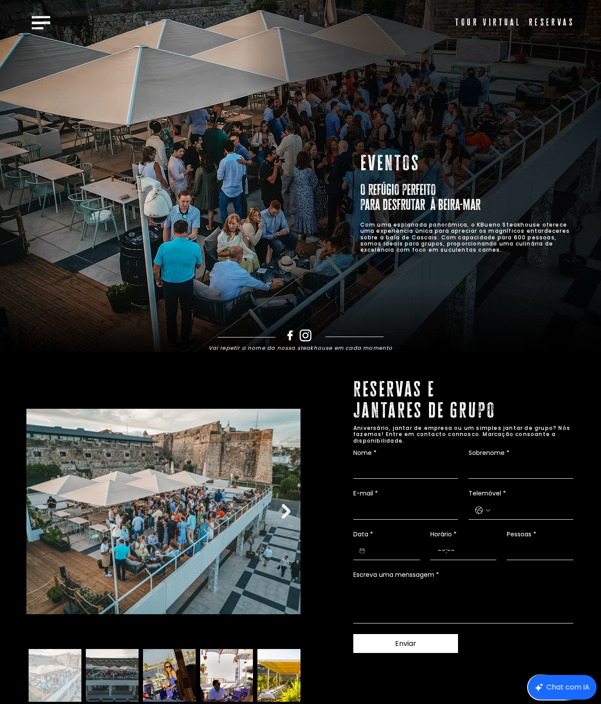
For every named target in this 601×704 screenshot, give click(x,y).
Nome (365, 453)
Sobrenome (489, 453)
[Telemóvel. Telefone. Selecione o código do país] (482, 510)
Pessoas (521, 534)
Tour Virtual (488, 22)
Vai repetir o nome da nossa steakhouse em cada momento (301, 348)
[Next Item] (286, 511)
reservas (552, 22)
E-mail (365, 493)
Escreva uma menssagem (396, 575)
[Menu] (41, 22)
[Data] (362, 550)
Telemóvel (487, 493)
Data (363, 534)
